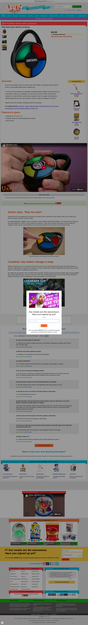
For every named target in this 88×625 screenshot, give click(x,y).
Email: (44, 317)
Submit (44, 325)
